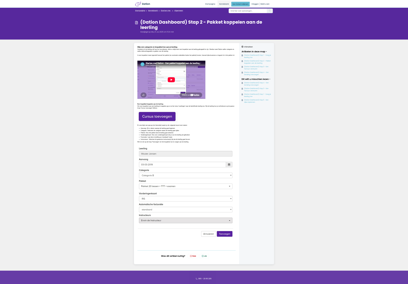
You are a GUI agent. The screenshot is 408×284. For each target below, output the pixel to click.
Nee (194, 256)
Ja (205, 256)
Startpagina (210, 4)
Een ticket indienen (240, 4)
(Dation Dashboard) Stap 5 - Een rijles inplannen (256, 101)
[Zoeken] (270, 10)
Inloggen (255, 4)
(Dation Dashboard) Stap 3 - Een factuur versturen (256, 68)
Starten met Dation (169, 10)
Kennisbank (224, 4)
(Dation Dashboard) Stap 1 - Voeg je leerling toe (257, 56)
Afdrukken (248, 47)
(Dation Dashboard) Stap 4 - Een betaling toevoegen (256, 73)
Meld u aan (264, 4)
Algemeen (178, 10)
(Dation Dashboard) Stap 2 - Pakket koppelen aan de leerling (257, 62)
